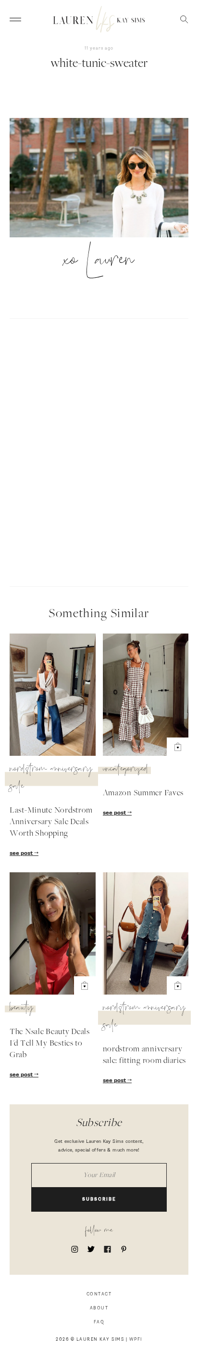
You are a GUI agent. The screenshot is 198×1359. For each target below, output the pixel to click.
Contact (99, 1294)
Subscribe (99, 1199)
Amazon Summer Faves (143, 793)
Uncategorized (125, 770)
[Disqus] (99, 451)
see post (22, 853)
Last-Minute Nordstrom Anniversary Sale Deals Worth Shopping (51, 822)
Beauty (21, 1009)
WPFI (135, 1339)
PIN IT (104, 178)
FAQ (99, 1322)
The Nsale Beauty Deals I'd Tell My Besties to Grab (50, 1044)
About (99, 1308)
